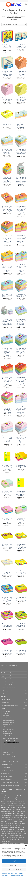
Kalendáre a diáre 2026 (8, 722)
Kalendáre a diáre (7, 718)
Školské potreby (5, 773)
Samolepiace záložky (9, 747)
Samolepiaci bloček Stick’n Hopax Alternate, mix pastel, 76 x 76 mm (7, 573)
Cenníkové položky (6, 673)
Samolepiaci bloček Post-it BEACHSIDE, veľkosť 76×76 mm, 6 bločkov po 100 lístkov (21, 152)
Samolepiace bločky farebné (11, 742)
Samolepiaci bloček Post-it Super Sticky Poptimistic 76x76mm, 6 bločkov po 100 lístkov (7, 409)
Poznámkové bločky (8, 733)
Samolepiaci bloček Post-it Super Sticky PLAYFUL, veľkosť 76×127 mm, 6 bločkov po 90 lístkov (7, 381)
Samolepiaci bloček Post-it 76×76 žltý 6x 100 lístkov (7, 124)
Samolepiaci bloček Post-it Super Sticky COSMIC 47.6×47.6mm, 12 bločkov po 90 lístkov (21, 268)
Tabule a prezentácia (7, 776)
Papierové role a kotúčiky (9, 729)
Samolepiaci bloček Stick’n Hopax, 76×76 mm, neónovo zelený (21, 652)
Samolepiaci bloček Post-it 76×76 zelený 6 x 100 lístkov (21, 99)
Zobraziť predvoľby (14, 869)
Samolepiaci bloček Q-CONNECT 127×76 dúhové (7, 493)
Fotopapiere (6, 715)
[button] (25, 845)
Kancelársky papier (7, 724)
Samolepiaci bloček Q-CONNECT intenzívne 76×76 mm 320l (7, 520)
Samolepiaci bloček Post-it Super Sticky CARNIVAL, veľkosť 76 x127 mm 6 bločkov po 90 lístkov (7, 268)
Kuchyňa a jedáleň (6, 691)
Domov (3, 16)
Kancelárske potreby (7, 682)
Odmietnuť (14, 865)
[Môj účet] (23, 4)
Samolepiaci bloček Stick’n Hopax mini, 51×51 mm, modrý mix (7, 599)
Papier (7, 16)
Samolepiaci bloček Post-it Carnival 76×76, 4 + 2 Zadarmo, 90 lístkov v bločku (7, 180)
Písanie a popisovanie (7, 770)
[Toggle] (26, 709)
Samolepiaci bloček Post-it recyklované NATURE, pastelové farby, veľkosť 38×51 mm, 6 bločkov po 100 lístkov (21, 181)
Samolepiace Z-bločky (10, 744)
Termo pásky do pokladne (9, 756)
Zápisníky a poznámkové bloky (10, 761)
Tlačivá (4, 759)
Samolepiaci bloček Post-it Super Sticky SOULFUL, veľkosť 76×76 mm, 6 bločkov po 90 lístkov (21, 439)
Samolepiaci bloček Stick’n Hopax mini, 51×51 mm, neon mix (21, 599)
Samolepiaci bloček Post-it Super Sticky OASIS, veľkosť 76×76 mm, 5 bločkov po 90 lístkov (21, 351)
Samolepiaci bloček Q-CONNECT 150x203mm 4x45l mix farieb (21, 493)
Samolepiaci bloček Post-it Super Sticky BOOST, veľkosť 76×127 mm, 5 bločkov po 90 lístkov (21, 210)
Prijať (14, 861)
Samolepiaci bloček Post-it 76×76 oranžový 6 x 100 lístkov (21, 73)
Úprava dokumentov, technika (9, 782)
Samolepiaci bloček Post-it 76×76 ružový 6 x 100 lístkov (7, 99)
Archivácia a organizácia (8, 670)
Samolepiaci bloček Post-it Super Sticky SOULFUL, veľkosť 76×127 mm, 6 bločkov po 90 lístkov (7, 439)
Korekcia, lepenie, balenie (8, 688)
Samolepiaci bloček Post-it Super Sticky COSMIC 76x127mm (7, 295)
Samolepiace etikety (8, 750)
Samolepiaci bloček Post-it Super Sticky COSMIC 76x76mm (21, 295)
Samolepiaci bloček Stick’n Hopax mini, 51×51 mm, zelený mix (21, 626)
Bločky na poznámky (9, 740)
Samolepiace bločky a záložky (18, 16)
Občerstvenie (5, 702)
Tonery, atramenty (6, 779)
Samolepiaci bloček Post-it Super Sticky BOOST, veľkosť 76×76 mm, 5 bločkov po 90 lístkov (7, 239)
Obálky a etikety (5, 699)
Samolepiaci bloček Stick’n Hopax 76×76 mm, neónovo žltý (7, 546)
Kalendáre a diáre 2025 (8, 720)
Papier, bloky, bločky (7, 764)
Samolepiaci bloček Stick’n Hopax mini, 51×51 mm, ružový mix (7, 626)
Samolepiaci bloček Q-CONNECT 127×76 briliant (21, 466)
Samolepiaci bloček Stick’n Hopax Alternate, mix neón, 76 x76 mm (21, 546)
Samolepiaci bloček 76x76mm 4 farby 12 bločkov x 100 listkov (21, 46)
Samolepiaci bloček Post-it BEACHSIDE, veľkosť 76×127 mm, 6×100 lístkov (7, 151)
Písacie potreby (5, 767)
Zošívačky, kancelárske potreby (10, 785)
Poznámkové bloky (7, 736)
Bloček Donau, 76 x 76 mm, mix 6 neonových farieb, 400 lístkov (7, 47)
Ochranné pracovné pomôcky (9, 705)
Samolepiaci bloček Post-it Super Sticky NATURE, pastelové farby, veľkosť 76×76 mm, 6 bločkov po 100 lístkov (7, 323)
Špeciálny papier (7, 754)
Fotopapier (5, 713)
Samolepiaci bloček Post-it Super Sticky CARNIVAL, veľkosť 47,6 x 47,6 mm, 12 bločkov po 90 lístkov (21, 239)
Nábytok (3, 696)
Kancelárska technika (7, 679)
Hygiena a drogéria (6, 676)
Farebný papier (6, 711)
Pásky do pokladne (7, 731)
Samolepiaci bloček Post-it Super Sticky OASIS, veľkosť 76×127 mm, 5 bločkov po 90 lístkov (7, 352)
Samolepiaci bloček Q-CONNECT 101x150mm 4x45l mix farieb (7, 467)
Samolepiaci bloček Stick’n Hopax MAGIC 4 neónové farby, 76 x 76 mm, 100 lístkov (21, 573)
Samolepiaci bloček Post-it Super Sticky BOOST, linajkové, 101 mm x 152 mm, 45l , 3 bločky (7, 209)
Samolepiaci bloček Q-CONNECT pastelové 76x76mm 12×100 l (21, 520)
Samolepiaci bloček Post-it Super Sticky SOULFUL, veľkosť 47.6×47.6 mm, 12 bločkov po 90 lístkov (21, 410)
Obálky (4, 727)
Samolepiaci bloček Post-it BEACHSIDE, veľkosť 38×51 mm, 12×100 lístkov (21, 125)
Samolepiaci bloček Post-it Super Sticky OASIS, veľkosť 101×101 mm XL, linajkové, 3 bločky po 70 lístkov (21, 323)
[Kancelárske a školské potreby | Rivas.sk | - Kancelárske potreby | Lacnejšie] (13, 4)
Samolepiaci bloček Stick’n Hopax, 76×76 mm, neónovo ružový (7, 652)
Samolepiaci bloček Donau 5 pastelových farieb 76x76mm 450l (7, 73)
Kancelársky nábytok (7, 685)
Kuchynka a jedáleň (6, 694)
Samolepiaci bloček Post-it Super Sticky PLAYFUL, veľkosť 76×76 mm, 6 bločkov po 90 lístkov (21, 381)
